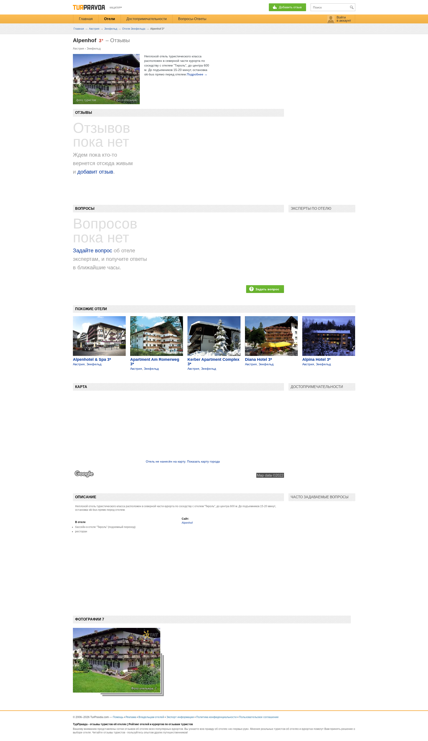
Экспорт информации (180, 717)
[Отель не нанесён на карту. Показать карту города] (178, 476)
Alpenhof (187, 522)
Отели (109, 19)
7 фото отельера (125, 100)
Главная (86, 19)
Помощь (118, 717)
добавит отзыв (95, 172)
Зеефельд (94, 48)
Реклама (131, 717)
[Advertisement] (154, 572)
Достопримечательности (146, 19)
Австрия (78, 48)
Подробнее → (197, 74)
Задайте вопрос (92, 250)
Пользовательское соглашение (259, 717)
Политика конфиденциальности (216, 717)
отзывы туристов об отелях (108, 724)
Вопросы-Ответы (192, 19)
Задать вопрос (267, 289)
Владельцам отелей (151, 717)
